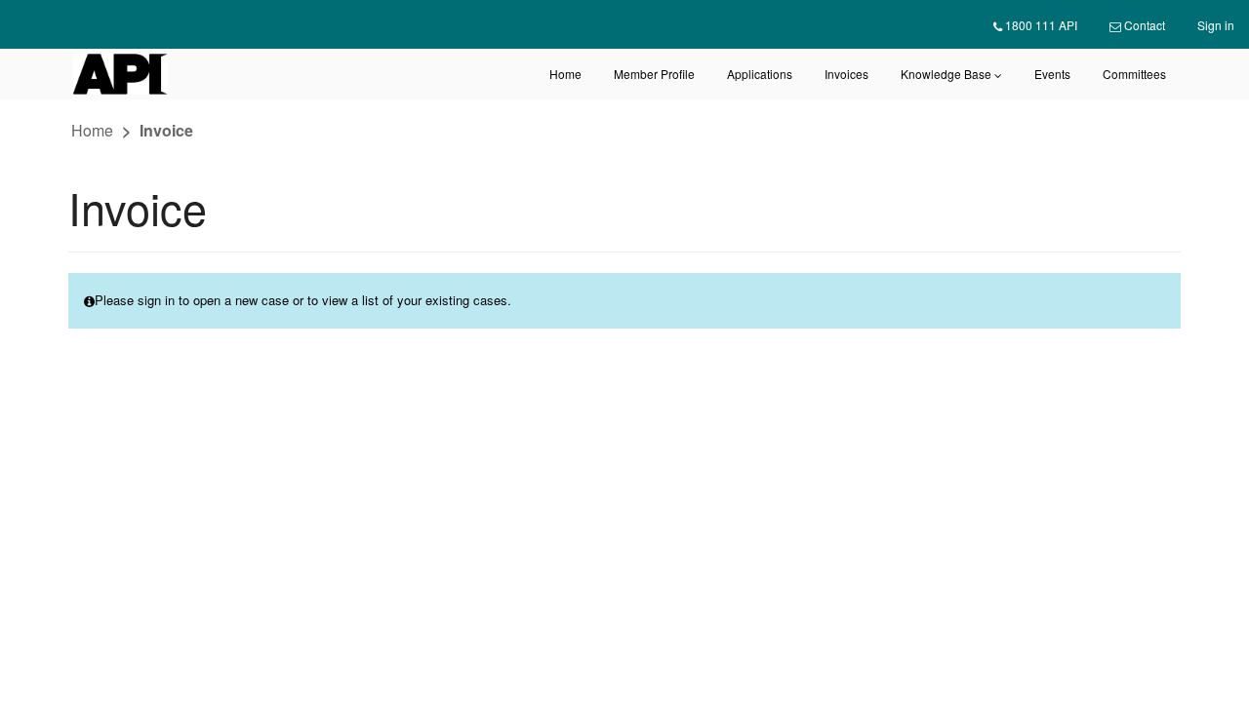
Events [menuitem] (1052, 73)
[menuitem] (1035, 24)
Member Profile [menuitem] (654, 73)
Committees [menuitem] (1134, 73)
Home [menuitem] (565, 73)
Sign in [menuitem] (1215, 25)
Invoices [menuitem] (846, 73)
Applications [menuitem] (759, 73)
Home (92, 130)
